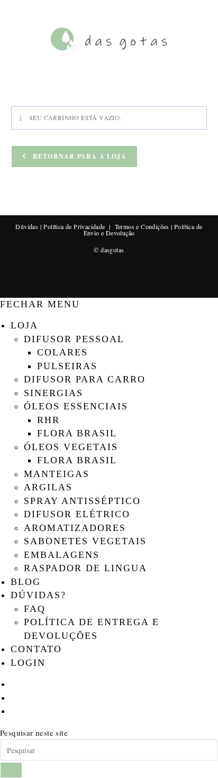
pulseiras (67, 366)
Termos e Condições (142, 226)
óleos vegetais (71, 447)
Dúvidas (26, 226)
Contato (36, 649)
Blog (26, 581)
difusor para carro (85, 379)
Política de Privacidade (74, 226)
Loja (24, 325)
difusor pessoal (74, 339)
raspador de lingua (85, 568)
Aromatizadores (75, 528)
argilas (48, 487)
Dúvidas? (38, 595)
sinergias (53, 393)
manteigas (56, 474)
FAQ (35, 608)
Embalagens (61, 555)
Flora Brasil (77, 433)
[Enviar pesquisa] (11, 770)
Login (28, 662)
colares (62, 352)
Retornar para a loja (78, 156)
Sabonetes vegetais (85, 541)
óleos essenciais (76, 406)
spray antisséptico (82, 501)
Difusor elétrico (77, 514)
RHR (48, 420)
